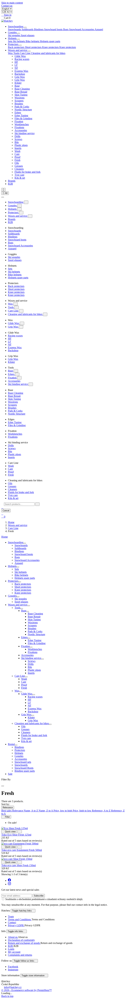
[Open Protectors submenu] (20, 45)
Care (17, 154)
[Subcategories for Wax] (20, 691)
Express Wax (21, 71)
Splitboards (28, 29)
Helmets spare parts (50, 41)
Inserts (18, 148)
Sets (10, 41)
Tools (11, 307)
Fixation (19, 121)
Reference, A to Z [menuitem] (101, 810)
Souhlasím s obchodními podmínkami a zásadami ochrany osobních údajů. (44, 899)
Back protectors (16, 47)
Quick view (9, 831)
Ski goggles (14, 35)
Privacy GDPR (16, 925)
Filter (6, 817)
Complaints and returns (20, 954)
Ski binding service (25, 133)
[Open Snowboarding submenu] (25, 27)
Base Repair (21, 91)
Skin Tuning (21, 94)
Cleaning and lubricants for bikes (25, 314)
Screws (18, 139)
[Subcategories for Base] (27, 611)
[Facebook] (9, 880)
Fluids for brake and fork (28, 171)
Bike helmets (33, 41)
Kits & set (20, 177)
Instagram (13, 969)
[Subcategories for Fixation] (31, 647)
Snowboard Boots (24, 768)
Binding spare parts (25, 770)
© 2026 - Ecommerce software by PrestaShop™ (26, 990)
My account (14, 952)
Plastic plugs (21, 145)
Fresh (17, 160)
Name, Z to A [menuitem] (46, 810)
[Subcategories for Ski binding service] (42, 659)
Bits (17, 142)
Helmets (12, 38)
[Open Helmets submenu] (18, 39)
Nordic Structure (23, 109)
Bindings (39, 29)
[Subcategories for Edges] (29, 638)
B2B (10, 183)
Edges (18, 112)
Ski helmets (19, 41)
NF (16, 68)
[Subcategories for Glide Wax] (33, 694)
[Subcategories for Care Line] (26, 676)
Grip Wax (20, 77)
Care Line (13, 310)
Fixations (19, 127)
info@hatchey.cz (12, 987)
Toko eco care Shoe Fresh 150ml (18, 865)
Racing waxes (22, 59)
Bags (66, 29)
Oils (17, 163)
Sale (10, 773)
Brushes (19, 103)
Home (4, 536)
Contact (12, 922)
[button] (2, 507)
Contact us (6, 5)
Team (11, 916)
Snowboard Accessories (82, 29)
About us (13, 937)
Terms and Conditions (20, 919)
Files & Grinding (23, 118)
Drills (17, 136)
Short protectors (33, 47)
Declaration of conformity (21, 940)
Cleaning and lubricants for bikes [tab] (48, 53)
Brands (11, 180)
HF (16, 62)
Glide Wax (20, 56)
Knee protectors (50, 47)
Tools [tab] (16, 53)
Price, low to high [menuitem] (63, 810)
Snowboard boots (53, 29)
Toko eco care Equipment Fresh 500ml (21, 850)
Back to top (7, 996)
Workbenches (22, 124)
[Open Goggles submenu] (18, 33)
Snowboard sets (23, 762)
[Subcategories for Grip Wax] (32, 715)
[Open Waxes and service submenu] (29, 51)
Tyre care (19, 174)
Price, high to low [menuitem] (82, 810)
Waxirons (19, 97)
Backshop (20, 74)
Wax (10, 303)
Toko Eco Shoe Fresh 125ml (16, 834)
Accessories (21, 130)
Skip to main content (12, 2)
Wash (17, 151)
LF (16, 65)
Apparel (99, 29)
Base (17, 85)
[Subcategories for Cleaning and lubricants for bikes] (50, 724)
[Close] (2, 197)
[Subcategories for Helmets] (18, 567)
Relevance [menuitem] (18, 810)
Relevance (8, 807)
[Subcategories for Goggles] (18, 596)
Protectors (13, 44)
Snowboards (15, 29)
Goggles (12, 32)
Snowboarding (16, 26)
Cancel (6, 510)
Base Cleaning (22, 88)
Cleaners (19, 169)
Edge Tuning (21, 115)
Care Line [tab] (25, 53)
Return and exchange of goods (24, 943)
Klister (18, 82)
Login (11, 949)
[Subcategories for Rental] (16, 745)
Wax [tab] (10, 53)
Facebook (13, 966)
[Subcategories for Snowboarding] (24, 543)
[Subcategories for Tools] (21, 608)
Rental (11, 744)
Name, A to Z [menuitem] (31, 810)
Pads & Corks (22, 106)
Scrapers (19, 100)
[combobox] (19, 504)
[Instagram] (9, 884)
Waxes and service (18, 50)
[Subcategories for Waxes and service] (28, 605)
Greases (19, 166)
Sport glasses (27, 35)
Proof (17, 157)
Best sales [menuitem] (6, 810)
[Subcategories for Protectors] (19, 581)
